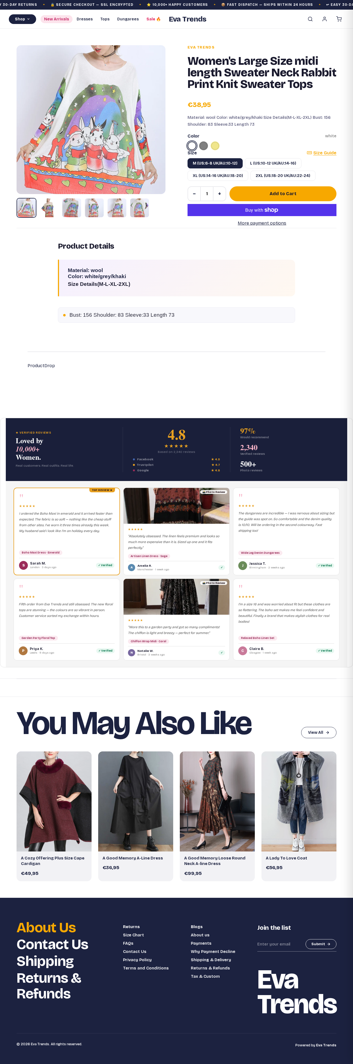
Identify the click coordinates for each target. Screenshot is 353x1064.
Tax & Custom (205, 976)
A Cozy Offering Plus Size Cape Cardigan (52, 861)
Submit (318, 944)
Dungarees (128, 19)
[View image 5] (117, 208)
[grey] (203, 145)
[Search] (310, 19)
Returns (131, 926)
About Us (46, 928)
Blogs (197, 926)
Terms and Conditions (146, 968)
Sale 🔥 (153, 19)
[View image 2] (49, 208)
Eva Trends (201, 47)
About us (200, 935)
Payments (201, 943)
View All (315, 732)
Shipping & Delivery (211, 959)
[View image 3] (72, 208)
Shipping (45, 961)
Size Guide (324, 152)
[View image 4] (94, 208)
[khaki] (215, 145)
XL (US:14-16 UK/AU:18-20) (218, 175)
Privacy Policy (137, 959)
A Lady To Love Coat (286, 858)
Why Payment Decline (213, 951)
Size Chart (133, 935)
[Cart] (339, 19)
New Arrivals (56, 19)
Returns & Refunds (49, 986)
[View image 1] (26, 208)
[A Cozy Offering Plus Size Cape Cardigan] (54, 801)
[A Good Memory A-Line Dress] (135, 801)
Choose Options (57, 845)
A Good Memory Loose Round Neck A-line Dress (214, 861)
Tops (104, 19)
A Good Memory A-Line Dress (133, 858)
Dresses (85, 19)
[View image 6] (139, 208)
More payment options (262, 223)
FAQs (128, 943)
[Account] (324, 19)
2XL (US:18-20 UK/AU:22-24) (283, 175)
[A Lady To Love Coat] (298, 801)
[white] (192, 145)
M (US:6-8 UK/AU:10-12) (215, 163)
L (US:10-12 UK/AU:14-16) (273, 163)
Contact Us (52, 944)
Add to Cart (283, 193)
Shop (20, 19)
